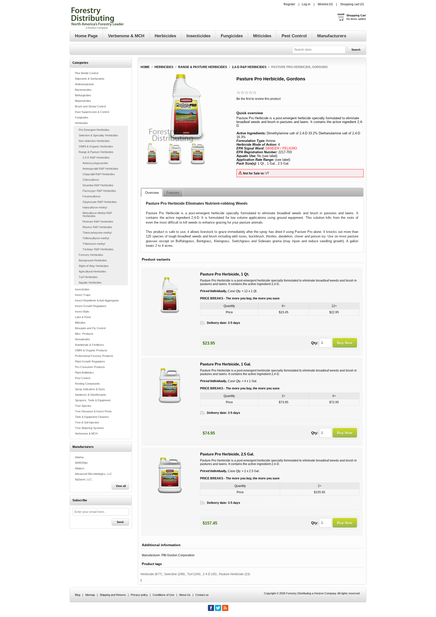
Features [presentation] (173, 193)
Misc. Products (84, 333)
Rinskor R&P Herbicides (97, 227)
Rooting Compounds (87, 383)
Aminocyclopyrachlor (95, 163)
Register (289, 4)
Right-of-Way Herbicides (94, 265)
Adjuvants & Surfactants (89, 78)
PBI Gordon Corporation (178, 555)
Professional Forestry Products (94, 355)
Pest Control (82, 378)
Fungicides (81, 117)
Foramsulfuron (91, 196)
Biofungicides (83, 95)
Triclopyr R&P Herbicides (98, 249)
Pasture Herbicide (231, 574)
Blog (77, 594)
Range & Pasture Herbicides (96, 151)
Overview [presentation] (152, 193)
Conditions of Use (163, 594)
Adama (79, 457)
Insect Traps (83, 294)
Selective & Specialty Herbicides (98, 135)
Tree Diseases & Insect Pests (93, 411)
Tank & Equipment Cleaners (92, 416)
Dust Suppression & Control (92, 111)
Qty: (314, 343)
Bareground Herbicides (93, 260)
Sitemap (90, 594)
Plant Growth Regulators (90, 361)
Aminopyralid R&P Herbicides (100, 168)
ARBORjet (81, 462)
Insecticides (82, 289)
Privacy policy (139, 594)
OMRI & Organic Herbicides (96, 146)
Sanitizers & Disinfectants (90, 394)
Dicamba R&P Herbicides (98, 185)
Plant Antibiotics (84, 372)
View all (121, 485)
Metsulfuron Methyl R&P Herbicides (97, 214)
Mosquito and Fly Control (90, 328)
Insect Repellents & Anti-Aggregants (97, 300)
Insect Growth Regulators (90, 305)
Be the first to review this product (258, 99)
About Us (184, 594)
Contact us (202, 594)
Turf (190, 574)
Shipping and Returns (113, 594)
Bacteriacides (83, 89)
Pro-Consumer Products (90, 366)
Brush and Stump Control (90, 106)
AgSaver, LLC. (84, 479)
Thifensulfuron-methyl (96, 238)
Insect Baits (82, 311)
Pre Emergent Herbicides (94, 129)
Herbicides (81, 123)
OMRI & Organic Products (91, 350)
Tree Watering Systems (89, 427)
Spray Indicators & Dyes (90, 389)
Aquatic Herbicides (90, 282)
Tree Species (83, 405)
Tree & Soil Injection (87, 422)
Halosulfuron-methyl (95, 207)
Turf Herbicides (88, 277)
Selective (170, 574)
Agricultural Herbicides (92, 271)
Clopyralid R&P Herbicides (99, 174)
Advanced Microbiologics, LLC (93, 473)
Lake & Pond (83, 317)
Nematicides (82, 339)
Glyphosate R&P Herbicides (100, 201)
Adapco (79, 468)
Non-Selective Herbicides (94, 140)
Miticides (80, 322)
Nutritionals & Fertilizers (89, 344)
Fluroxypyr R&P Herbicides (99, 190)
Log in (306, 4)
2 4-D (206, 574)
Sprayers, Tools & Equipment (93, 400)
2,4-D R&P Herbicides (96, 157)
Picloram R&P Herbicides (98, 221)
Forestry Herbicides (91, 254)
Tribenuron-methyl (94, 243)
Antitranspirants (84, 84)
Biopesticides (83, 100)
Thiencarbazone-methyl (97, 232)
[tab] (152, 193)
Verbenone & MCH (86, 433)
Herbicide (147, 574)
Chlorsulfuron (91, 179)
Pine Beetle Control (86, 73)
